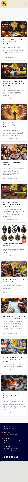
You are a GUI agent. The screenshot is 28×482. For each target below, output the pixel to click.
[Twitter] (12, 457)
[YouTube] (17, 457)
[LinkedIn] (9, 457)
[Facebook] (7, 457)
